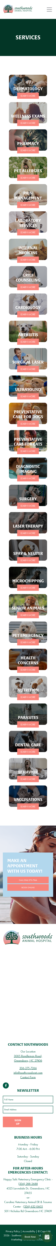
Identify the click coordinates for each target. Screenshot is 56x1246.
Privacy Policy (13, 1231)
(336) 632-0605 (33, 1206)
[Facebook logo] (6, 1085)
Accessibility (28, 1231)
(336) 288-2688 (28, 1184)
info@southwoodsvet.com (28, 1073)
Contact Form (28, 1077)
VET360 (40, 1239)
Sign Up (17, 1121)
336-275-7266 (28, 1068)
